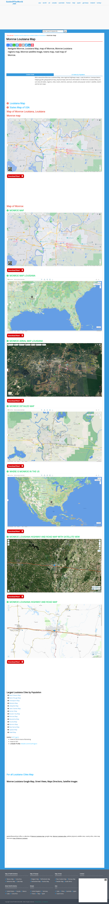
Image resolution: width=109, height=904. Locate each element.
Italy (39, 893)
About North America (11, 886)
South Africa (68, 881)
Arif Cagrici (15, 737)
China (62, 891)
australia (61, 3)
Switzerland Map (36, 881)
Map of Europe (34, 874)
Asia (56, 886)
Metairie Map (13, 703)
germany (85, 3)
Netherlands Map (45, 879)
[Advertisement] (54, 17)
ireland (92, 3)
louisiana (42, 35)
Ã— (106, 880)
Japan (74, 891)
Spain (43, 893)
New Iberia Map (14, 727)
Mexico (24, 891)
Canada (18, 891)
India (58, 891)
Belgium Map (35, 879)
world (44, 3)
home (16, 35)
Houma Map (13, 722)
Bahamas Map (11, 881)
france (68, 3)
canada (54, 3)
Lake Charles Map (15, 708)
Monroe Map (13, 716)
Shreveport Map (14, 701)
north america (23, 35)
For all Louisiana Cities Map (20, 774)
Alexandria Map (14, 719)
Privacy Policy (38, 901)
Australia (68, 891)
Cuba (8, 893)
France (34, 893)
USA (39, 3)
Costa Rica (19, 879)
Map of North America (11, 874)
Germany (45, 891)
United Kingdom (36, 891)
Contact (82, 874)
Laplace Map (13, 730)
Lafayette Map (13, 706)
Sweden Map (59, 881)
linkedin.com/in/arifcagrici (29, 744)
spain (79, 3)
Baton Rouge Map (15, 698)
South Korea (60, 893)
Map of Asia (58, 874)
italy (73, 3)
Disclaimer (45, 901)
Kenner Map (13, 711)
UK (49, 3)
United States (10, 891)
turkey (99, 3)
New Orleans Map (15, 695)
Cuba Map (20, 881)
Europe (32, 886)
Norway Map (71, 879)
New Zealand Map (61, 879)
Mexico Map (10, 879)
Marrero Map (13, 724)
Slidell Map (12, 732)
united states (34, 35)
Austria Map (45, 881)
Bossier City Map (14, 714)
